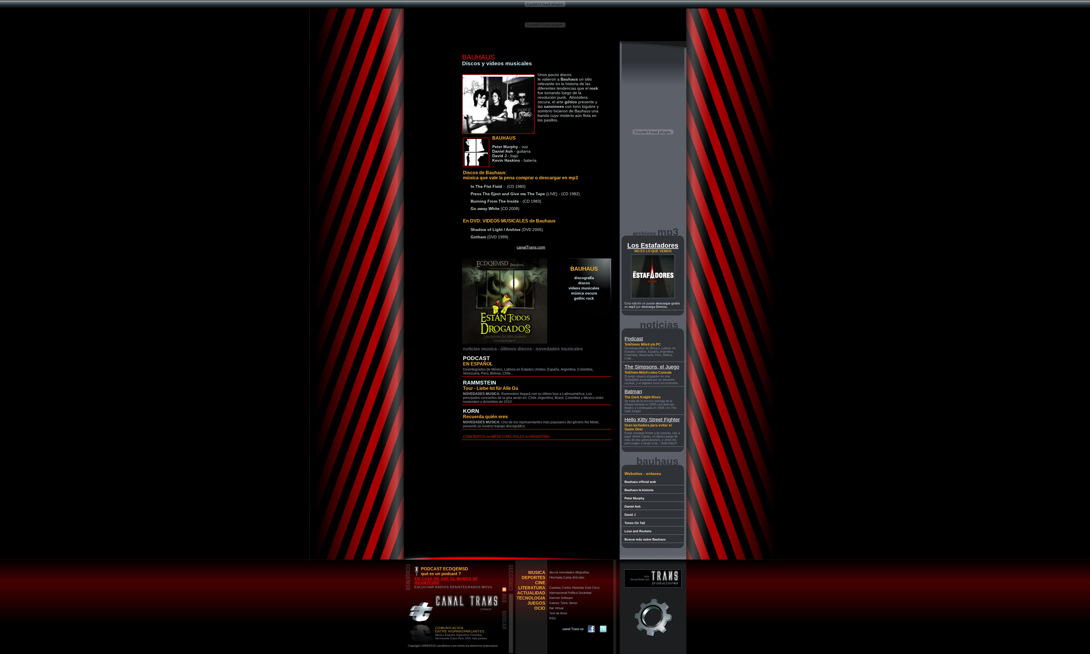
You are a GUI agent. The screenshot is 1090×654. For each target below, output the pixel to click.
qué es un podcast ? (441, 573)
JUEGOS (536, 603)
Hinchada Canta (560, 577)
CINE (540, 582)
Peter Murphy (634, 498)
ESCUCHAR (424, 587)
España (450, 634)
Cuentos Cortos (560, 587)
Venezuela (442, 638)
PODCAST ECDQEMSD (444, 568)
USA (468, 638)
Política (573, 592)
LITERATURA (531, 587)
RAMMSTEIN (479, 383)
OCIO (539, 608)
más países (479, 638)
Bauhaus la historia (638, 490)
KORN (471, 411)
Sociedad (584, 592)
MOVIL (487, 587)
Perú (461, 638)
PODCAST (476, 358)
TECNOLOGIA (531, 598)
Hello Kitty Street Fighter (652, 419)
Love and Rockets (637, 531)
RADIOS (442, 587)
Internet (554, 598)
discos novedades (562, 572)
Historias (578, 587)
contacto (486, 609)
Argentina (462, 634)
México (439, 634)
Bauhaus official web (640, 481)
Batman (633, 391)
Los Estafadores (652, 245)
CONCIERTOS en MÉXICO (484, 437)
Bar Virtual (556, 608)
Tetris (564, 603)
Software (567, 598)
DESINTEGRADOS (465, 587)
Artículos (578, 577)
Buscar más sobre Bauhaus (645, 539)
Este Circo (592, 587)
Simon (573, 603)
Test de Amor (558, 613)
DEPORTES (533, 577)
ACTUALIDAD (531, 592)
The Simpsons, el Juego (651, 367)
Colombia (476, 634)
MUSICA (536, 572)
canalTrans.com (531, 247)
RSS (552, 618)
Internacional (558, 592)
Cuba (453, 638)
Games (554, 603)
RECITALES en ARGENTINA (528, 437)
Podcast (633, 339)
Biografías (582, 572)
